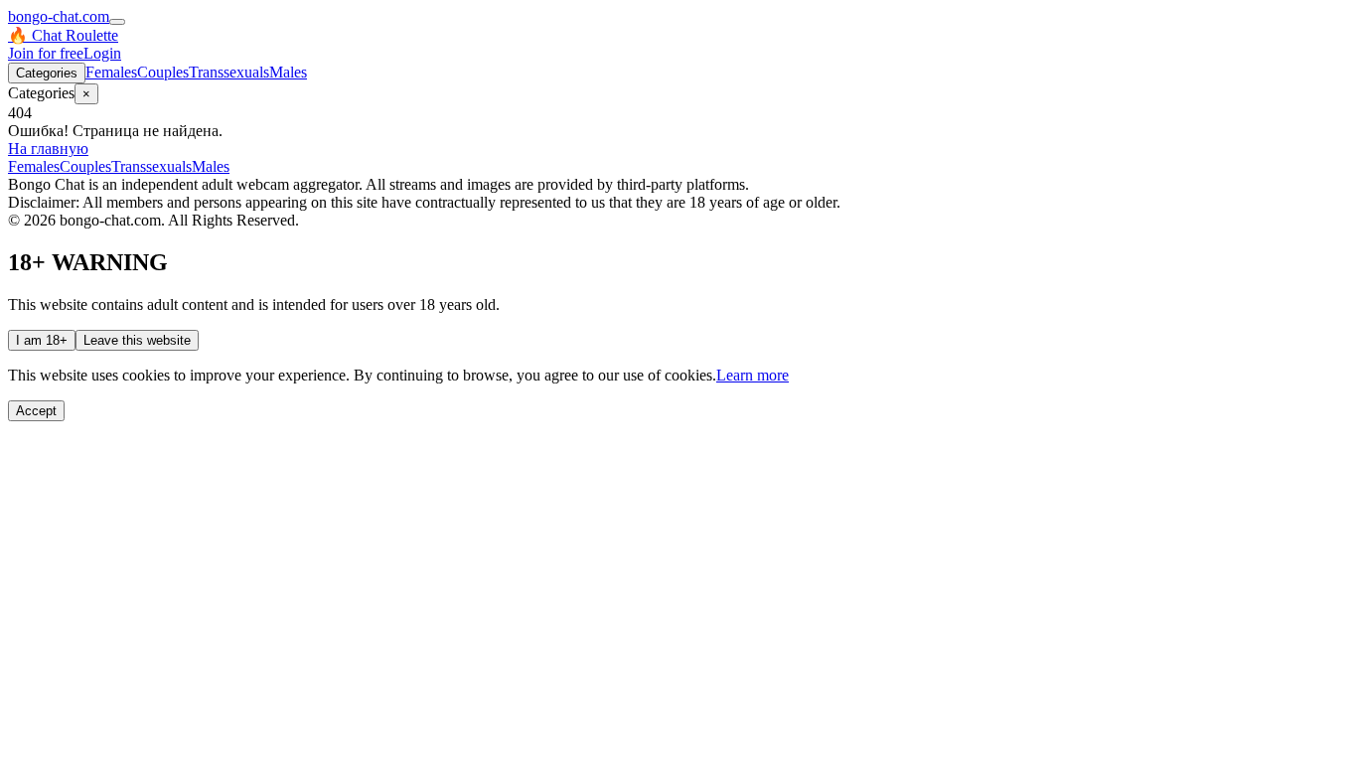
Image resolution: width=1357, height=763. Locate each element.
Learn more (752, 375)
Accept (36, 410)
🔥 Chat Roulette (63, 35)
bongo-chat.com (58, 16)
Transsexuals (229, 72)
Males (288, 72)
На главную (48, 148)
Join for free (45, 53)
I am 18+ (42, 340)
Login (102, 53)
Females (111, 72)
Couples (163, 72)
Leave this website (137, 340)
